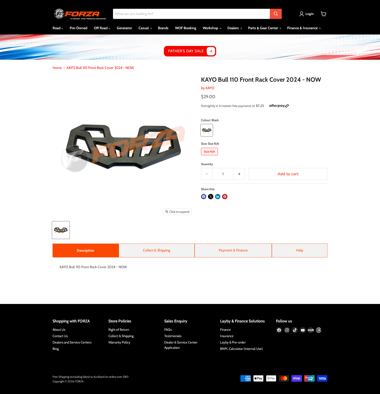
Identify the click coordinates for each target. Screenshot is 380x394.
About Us (59, 330)
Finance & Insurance (302, 28)
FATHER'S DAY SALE (186, 51)
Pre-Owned (78, 28)
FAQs (168, 330)
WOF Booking (185, 28)
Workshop (211, 28)
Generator (124, 28)
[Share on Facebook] (203, 196)
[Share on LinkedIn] (217, 196)
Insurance (227, 336)
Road (57, 28)
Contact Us (60, 336)
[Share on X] (210, 196)
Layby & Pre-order (233, 342)
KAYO (210, 88)
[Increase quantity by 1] (239, 174)
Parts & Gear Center (263, 28)
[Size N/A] (210, 156)
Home (57, 68)
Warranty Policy (119, 342)
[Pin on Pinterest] (224, 196)
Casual (144, 28)
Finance (225, 330)
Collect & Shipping (156, 250)
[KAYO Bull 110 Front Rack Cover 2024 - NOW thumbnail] (60, 230)
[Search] (276, 14)
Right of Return (118, 330)
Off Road (101, 28)
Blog (56, 349)
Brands (163, 28)
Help (299, 250)
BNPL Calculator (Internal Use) (241, 349)
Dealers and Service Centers (72, 342)
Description (85, 250)
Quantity (207, 164)
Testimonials (172, 336)
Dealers (233, 28)
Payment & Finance (233, 250)
